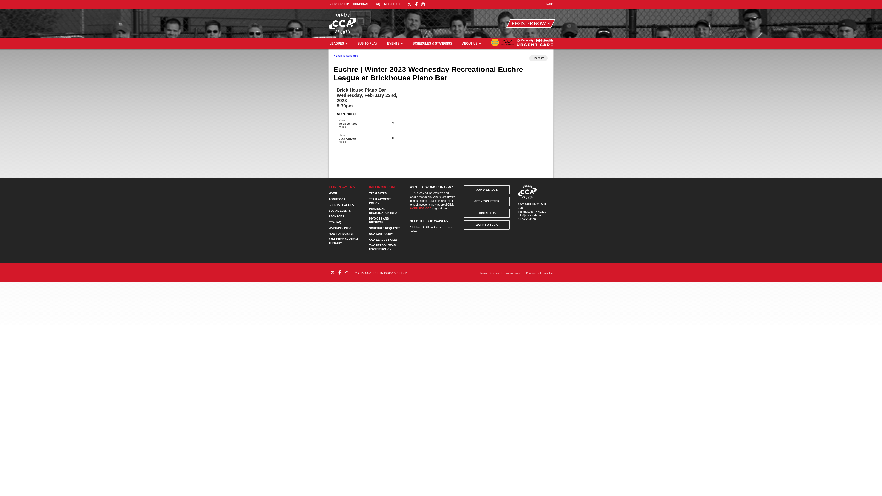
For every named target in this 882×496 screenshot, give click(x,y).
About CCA (337, 199)
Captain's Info (340, 228)
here (419, 227)
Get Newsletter (486, 201)
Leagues (337, 43)
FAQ (377, 4)
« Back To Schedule (345, 55)
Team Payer (378, 193)
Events (393, 43)
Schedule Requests (384, 228)
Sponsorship (339, 4)
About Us (470, 43)
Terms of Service (489, 273)
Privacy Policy (512, 273)
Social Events (340, 210)
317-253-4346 (527, 219)
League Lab (546, 273)
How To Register (341, 233)
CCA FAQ (335, 222)
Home (333, 193)
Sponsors (336, 216)
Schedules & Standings (432, 43)
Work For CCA (487, 224)
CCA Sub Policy (381, 234)
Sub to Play (367, 43)
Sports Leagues (341, 205)
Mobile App (392, 4)
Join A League (487, 189)
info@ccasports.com (530, 215)
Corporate (361, 4)
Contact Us (487, 213)
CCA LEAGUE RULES (383, 239)
